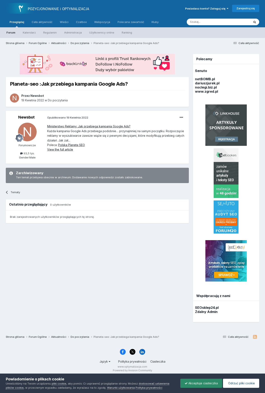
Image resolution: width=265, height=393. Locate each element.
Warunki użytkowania (121, 387)
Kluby (155, 22)
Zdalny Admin (206, 312)
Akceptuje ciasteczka (203, 383)
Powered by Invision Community (132, 370)
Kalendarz (29, 32)
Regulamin (50, 32)
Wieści (64, 22)
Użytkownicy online (101, 32)
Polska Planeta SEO (71, 145)
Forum (10, 32)
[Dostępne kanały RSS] (255, 337)
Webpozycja (102, 22)
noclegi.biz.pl (206, 87)
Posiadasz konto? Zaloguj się (206, 8)
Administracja (73, 32)
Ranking (127, 32)
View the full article (60, 149)
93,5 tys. (29, 153)
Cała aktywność (42, 22)
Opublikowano (67, 117)
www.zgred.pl (206, 91)
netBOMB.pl (205, 79)
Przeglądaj (17, 22)
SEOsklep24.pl (207, 308)
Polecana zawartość (131, 22)
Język (104, 361)
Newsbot (26, 117)
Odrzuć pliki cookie (241, 383)
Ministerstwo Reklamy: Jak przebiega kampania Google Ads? (88, 126)
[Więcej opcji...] (181, 117)
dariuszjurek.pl (207, 83)
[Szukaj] (254, 22)
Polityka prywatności (132, 361)
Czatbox (81, 22)
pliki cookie (59, 383)
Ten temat (238, 21)
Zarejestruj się (245, 8)
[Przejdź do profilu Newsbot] (14, 98)
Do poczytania (58, 100)
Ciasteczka (157, 361)
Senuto (201, 71)
